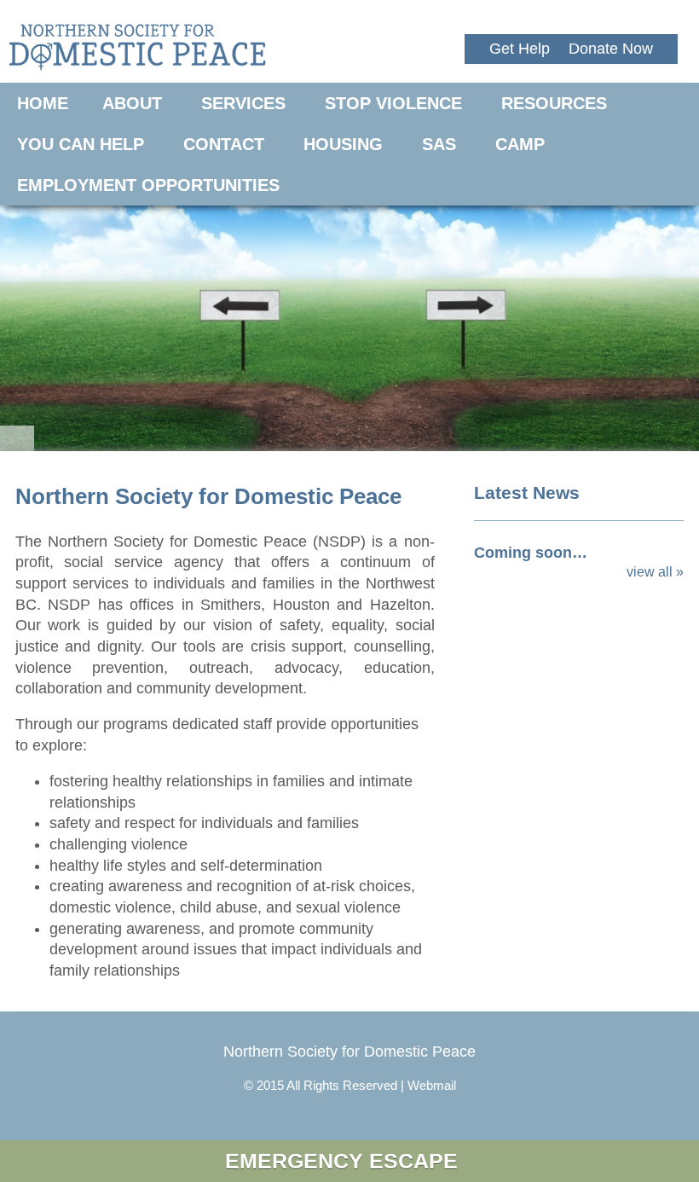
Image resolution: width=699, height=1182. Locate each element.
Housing (343, 144)
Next (673, 320)
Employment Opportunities (148, 185)
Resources (554, 103)
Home (42, 103)
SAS (439, 144)
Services (243, 103)
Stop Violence (393, 103)
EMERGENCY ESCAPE (341, 1161)
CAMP (520, 144)
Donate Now (611, 48)
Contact (223, 144)
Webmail (431, 1085)
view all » (655, 572)
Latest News (527, 492)
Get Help (519, 48)
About (132, 103)
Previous (26, 320)
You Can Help (80, 144)
